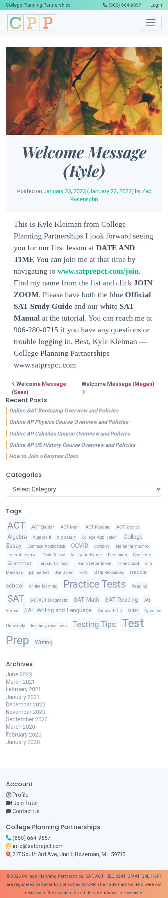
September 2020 (27, 719)
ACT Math (70, 527)
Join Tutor (25, 803)
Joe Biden (64, 572)
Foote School (54, 554)
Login (156, 5)
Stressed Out (110, 610)
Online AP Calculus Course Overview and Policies (69, 433)
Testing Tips (94, 624)
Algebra (17, 536)
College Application (100, 537)
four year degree (86, 554)
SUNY (133, 610)
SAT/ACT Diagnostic (49, 600)
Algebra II (42, 537)
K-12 (83, 572)
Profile (20, 795)
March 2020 (20, 727)
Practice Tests (94, 584)
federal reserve (22, 554)
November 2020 (25, 712)
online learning (43, 586)
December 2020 (25, 704)
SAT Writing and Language (58, 610)
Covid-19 (102, 546)
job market (39, 572)
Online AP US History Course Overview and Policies (72, 445)
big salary (66, 537)
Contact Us (25, 811)
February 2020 (23, 734)
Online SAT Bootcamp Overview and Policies (63, 410)
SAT (15, 598)
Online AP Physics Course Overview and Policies (68, 422)
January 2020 (23, 742)
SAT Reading (121, 599)
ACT (16, 525)
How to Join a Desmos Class (43, 456)
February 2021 (23, 689)
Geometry (142, 554)
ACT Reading (98, 527)
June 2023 (19, 674)
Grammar (19, 562)
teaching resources (49, 625)
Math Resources (108, 572)
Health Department (93, 563)
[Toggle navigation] (151, 22)
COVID (79, 545)
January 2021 (22, 697)
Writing (43, 642)
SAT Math (86, 599)
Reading (139, 586)
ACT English (43, 527)
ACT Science (128, 527)
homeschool (128, 563)
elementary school (133, 546)
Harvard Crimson (54, 563)
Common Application (46, 546)
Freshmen (117, 554)
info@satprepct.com (38, 846)
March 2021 (20, 682)
